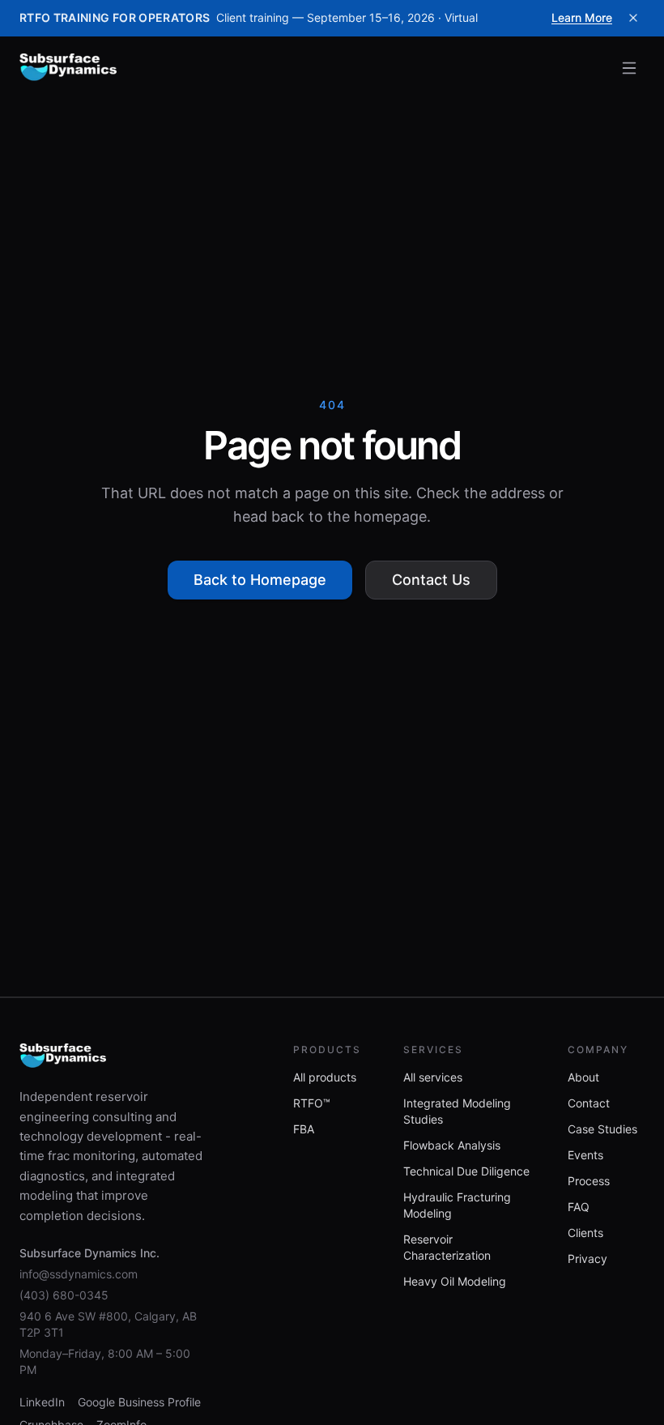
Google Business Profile (139, 1402)
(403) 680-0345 (64, 1295)
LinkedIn (42, 1402)
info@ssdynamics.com (78, 1274)
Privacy (587, 1258)
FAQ (579, 1207)
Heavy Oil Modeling (454, 1281)
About (583, 1077)
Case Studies (602, 1129)
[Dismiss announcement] (633, 17)
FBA (303, 1129)
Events (585, 1155)
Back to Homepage (260, 579)
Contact (589, 1103)
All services (432, 1077)
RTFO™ (311, 1103)
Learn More (581, 17)
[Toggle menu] (629, 68)
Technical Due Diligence (466, 1171)
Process (589, 1181)
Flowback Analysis (451, 1145)
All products (324, 1077)
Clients (585, 1232)
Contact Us (431, 579)
